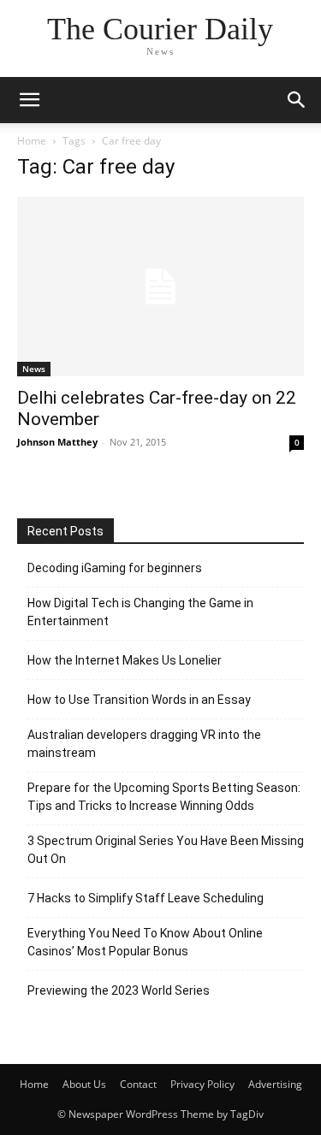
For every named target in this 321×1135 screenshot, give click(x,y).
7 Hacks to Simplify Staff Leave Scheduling (145, 898)
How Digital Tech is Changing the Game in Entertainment (140, 612)
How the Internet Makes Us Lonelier (124, 660)
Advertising (275, 1084)
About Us (84, 1084)
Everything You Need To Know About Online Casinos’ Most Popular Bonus (145, 942)
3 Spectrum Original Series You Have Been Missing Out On (165, 850)
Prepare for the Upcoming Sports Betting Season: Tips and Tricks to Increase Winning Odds (163, 797)
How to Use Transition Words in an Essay (139, 699)
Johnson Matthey (57, 441)
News (33, 369)
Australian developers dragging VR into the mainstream (144, 744)
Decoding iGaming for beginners (114, 568)
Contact (138, 1084)
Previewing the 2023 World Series (118, 990)
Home (31, 140)
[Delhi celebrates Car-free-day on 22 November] (160, 286)
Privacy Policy (202, 1084)
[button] (29, 100)
